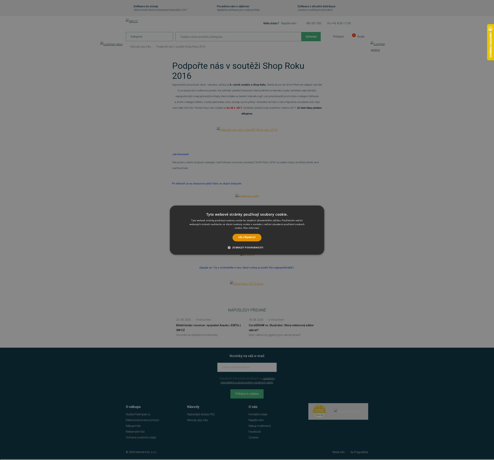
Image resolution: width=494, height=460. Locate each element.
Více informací (251, 228)
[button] (247, 247)
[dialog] (247, 230)
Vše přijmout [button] (247, 237)
